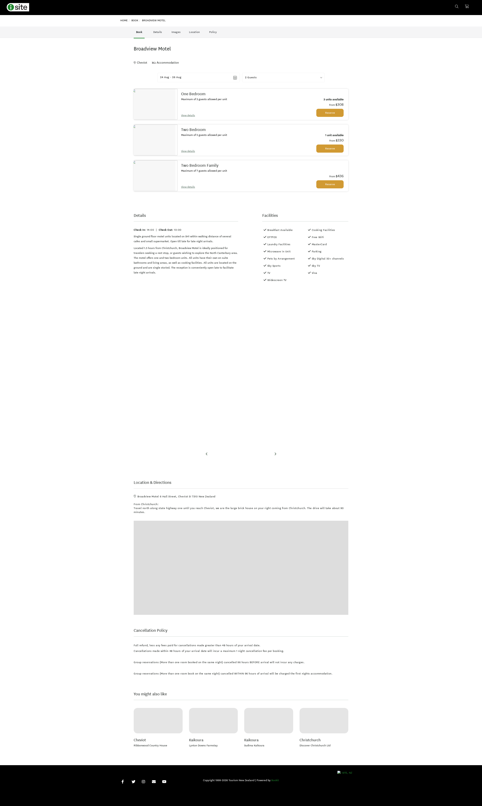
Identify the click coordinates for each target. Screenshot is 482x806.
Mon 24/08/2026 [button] (171, 77)
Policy (213, 32)
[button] (283, 77)
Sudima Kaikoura (254, 745)
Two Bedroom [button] (193, 129)
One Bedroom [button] (193, 93)
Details (157, 32)
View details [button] (188, 115)
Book (139, 32)
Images (176, 32)
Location (194, 32)
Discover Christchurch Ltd (315, 745)
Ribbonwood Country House (150, 745)
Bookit (275, 780)
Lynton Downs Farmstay (203, 745)
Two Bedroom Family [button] (199, 165)
